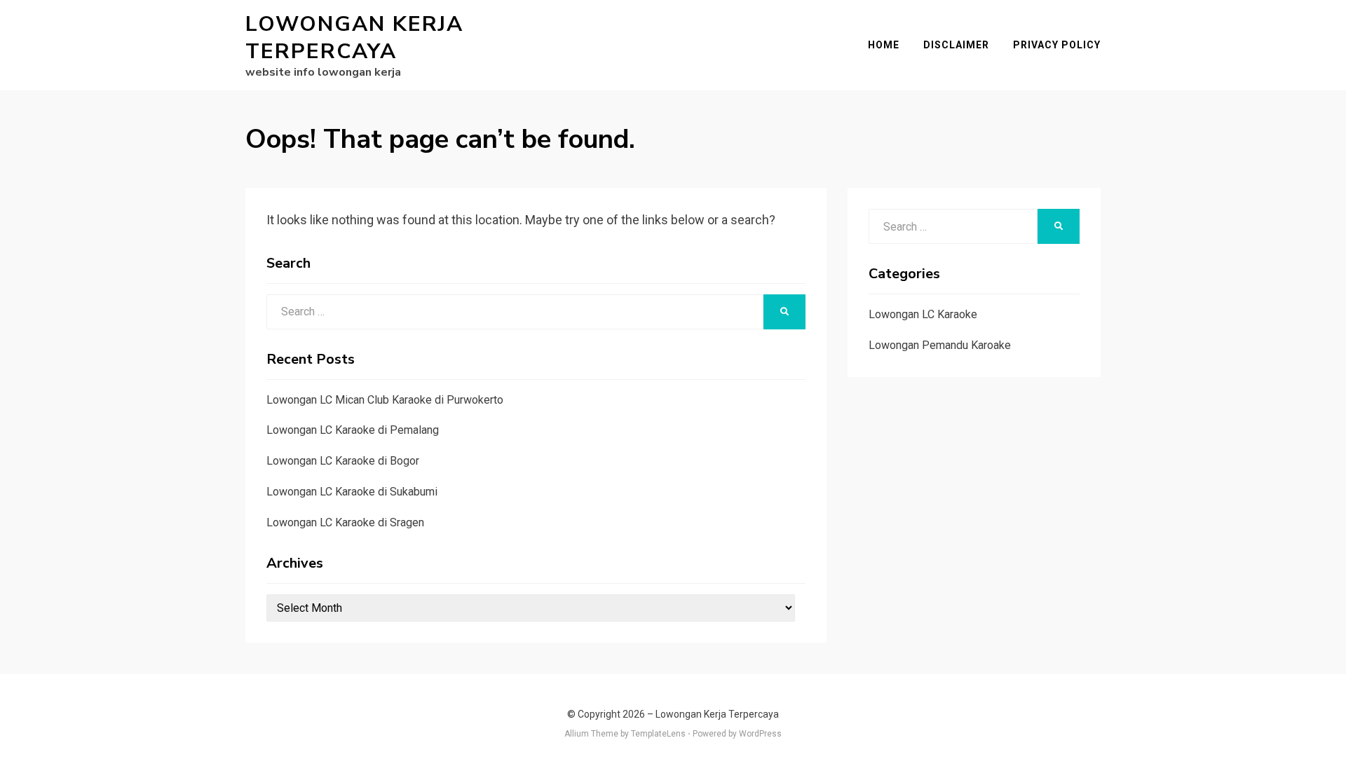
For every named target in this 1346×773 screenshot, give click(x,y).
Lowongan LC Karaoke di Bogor (342, 460)
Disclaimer (956, 44)
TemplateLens (658, 734)
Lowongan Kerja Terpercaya (354, 38)
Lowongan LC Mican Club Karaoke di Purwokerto (384, 399)
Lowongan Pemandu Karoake (940, 345)
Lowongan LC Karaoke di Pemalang (352, 430)
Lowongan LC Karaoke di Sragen (345, 522)
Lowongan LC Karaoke (923, 314)
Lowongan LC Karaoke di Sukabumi (351, 491)
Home (883, 44)
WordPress (760, 734)
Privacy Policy (1057, 44)
